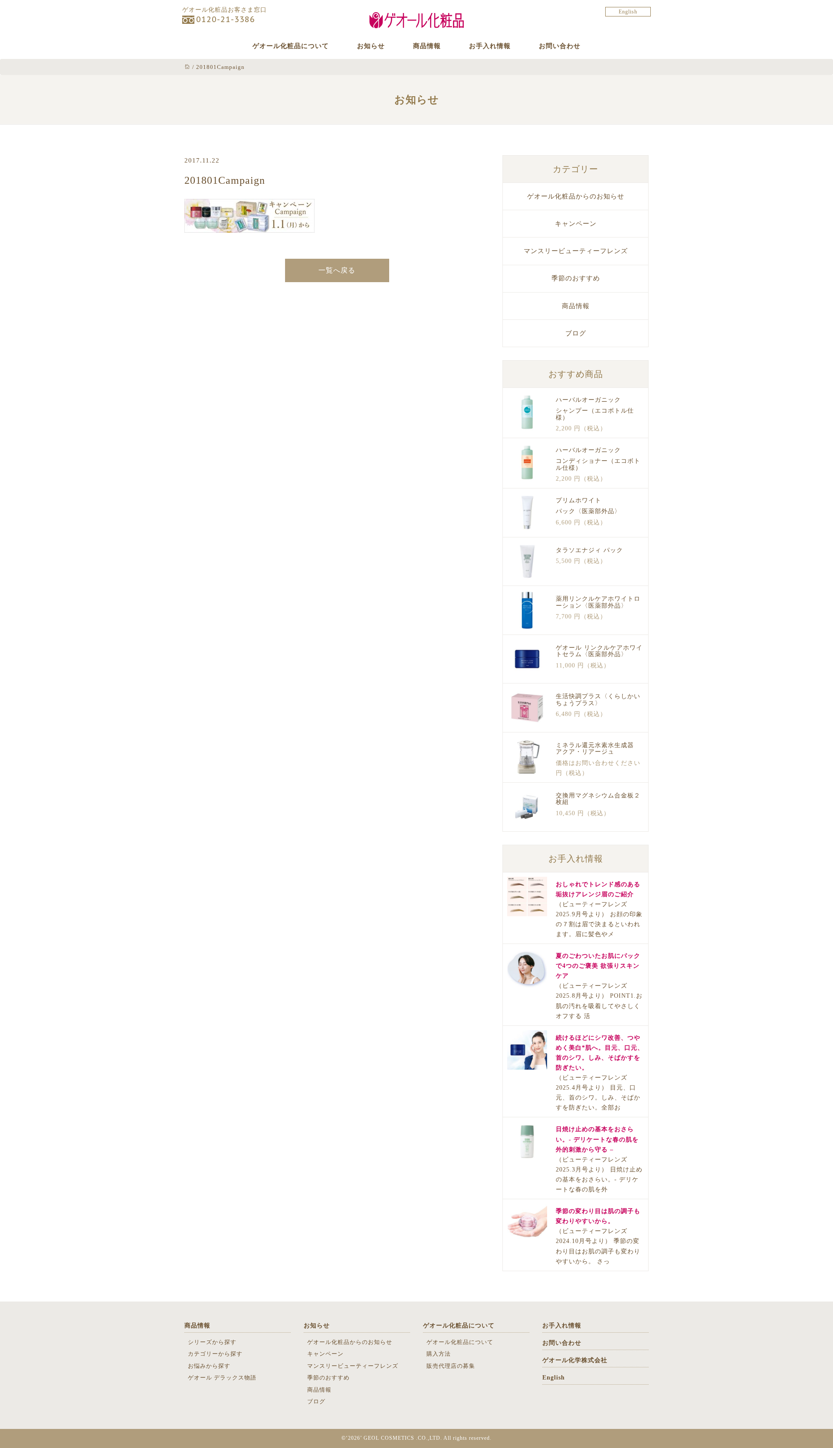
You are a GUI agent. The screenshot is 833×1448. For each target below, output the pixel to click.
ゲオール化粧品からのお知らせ (575, 196)
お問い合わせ (559, 45)
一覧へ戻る (336, 270)
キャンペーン (576, 223)
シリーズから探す (212, 1342)
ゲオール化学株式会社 (574, 1360)
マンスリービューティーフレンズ (576, 250)
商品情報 (427, 45)
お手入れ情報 (490, 45)
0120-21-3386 (225, 19)
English (628, 12)
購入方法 (438, 1353)
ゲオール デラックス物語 (222, 1377)
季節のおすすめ (575, 278)
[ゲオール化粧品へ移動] (187, 67)
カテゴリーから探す (215, 1353)
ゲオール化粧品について (291, 45)
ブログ (575, 333)
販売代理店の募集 (450, 1366)
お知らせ (371, 45)
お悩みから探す (209, 1366)
